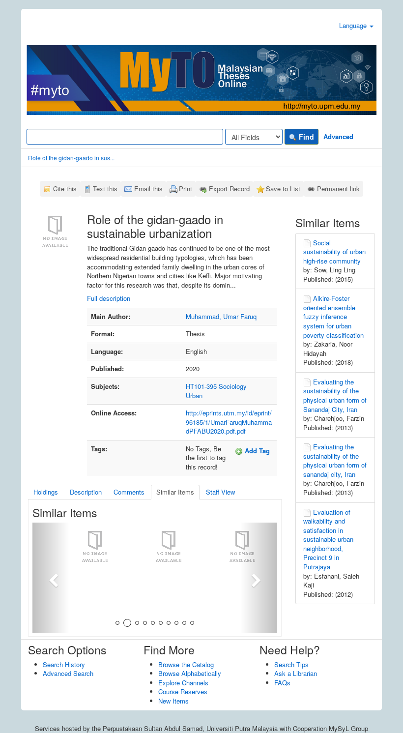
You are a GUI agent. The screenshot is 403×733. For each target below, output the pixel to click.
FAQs (282, 682)
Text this (105, 188)
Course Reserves (182, 691)
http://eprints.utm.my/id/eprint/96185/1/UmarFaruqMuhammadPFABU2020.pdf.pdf (229, 422)
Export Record (229, 188)
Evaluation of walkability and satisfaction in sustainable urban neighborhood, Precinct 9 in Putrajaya (328, 539)
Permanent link (338, 188)
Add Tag (256, 450)
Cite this (65, 188)
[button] (50, 578)
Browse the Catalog (186, 664)
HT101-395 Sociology (216, 386)
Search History (64, 664)
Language (354, 25)
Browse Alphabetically (189, 673)
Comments (129, 492)
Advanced (338, 136)
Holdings (45, 492)
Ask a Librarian (295, 673)
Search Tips (291, 664)
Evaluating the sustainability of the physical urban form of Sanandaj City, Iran (335, 395)
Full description (108, 298)
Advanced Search (68, 673)
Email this (148, 188)
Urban (194, 395)
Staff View (220, 492)
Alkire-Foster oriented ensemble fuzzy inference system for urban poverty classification (333, 316)
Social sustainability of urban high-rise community (334, 251)
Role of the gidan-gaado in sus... (71, 157)
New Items (173, 700)
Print (185, 188)
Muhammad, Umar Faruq (221, 316)
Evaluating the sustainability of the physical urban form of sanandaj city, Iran (335, 460)
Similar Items (175, 492)
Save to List (283, 188)
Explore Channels (183, 682)
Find (305, 137)
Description (86, 492)
